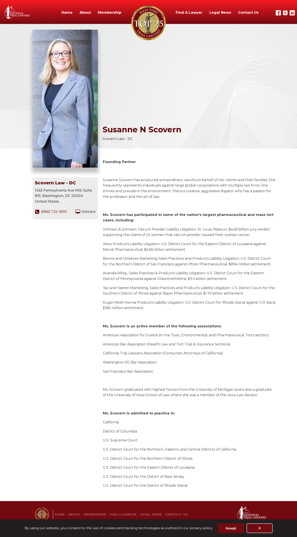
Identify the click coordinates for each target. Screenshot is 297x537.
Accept (230, 528)
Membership (109, 12)
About (85, 12)
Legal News (220, 12)
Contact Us (248, 12)
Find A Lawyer (189, 12)
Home (67, 12)
